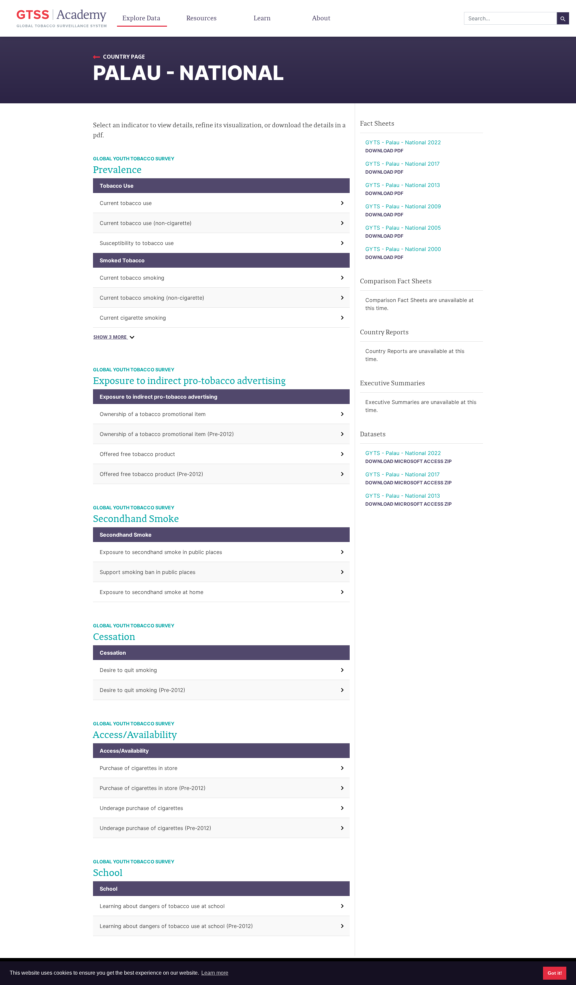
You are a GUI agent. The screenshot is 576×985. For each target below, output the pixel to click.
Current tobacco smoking (132, 277)
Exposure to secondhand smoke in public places (161, 552)
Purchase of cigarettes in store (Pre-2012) (153, 788)
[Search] (563, 18)
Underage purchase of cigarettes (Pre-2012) (155, 828)
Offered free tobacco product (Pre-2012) (151, 474)
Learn (262, 18)
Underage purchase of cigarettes (141, 808)
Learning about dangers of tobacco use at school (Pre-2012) (176, 926)
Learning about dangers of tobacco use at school (162, 906)
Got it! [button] (555, 973)
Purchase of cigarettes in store (138, 768)
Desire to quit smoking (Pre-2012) (142, 690)
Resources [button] (202, 18)
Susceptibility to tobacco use (137, 243)
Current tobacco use (126, 203)
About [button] (322, 18)
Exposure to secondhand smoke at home (151, 592)
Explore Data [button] (142, 18)
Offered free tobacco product (137, 454)
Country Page (123, 56)
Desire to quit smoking (128, 670)
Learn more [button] (214, 973)
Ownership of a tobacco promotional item (153, 414)
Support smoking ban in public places (147, 572)
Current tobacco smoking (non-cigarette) (152, 297)
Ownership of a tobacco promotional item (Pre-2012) (167, 434)
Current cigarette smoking (133, 317)
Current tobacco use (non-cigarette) (146, 223)
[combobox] (510, 18)
